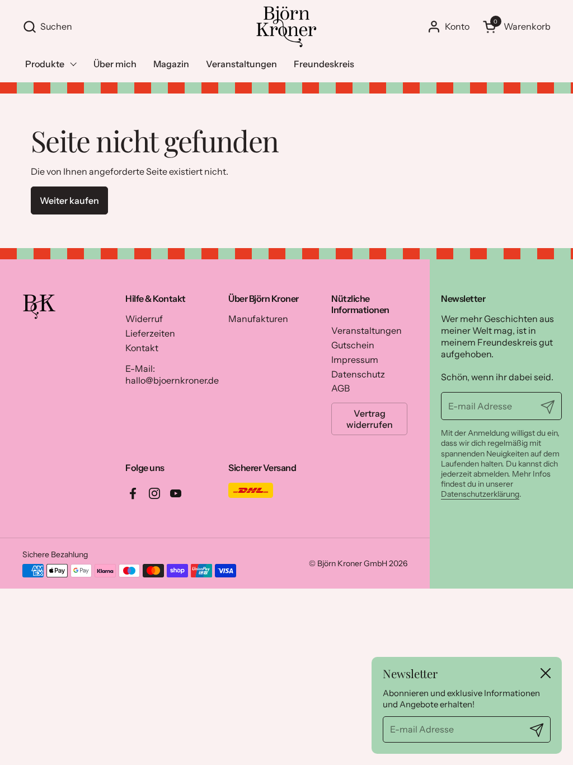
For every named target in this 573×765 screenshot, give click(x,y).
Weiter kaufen (69, 200)
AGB (340, 388)
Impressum (354, 359)
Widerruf (144, 318)
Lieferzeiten (150, 333)
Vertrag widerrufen (369, 419)
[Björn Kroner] (286, 26)
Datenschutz (358, 374)
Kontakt (141, 347)
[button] (133, 27)
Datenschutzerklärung (480, 494)
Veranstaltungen (366, 330)
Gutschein (352, 345)
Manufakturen (258, 318)
